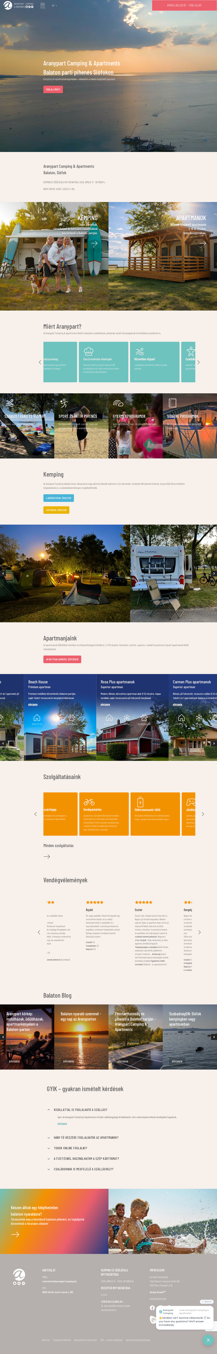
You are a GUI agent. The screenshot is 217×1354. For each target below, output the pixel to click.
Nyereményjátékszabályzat (138, 1339)
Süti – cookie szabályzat (111, 1339)
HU (53, 5)
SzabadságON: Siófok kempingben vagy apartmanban (185, 1018)
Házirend (46, 1339)
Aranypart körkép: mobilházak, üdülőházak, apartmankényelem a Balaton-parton (25, 1021)
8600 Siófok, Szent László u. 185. (58, 1292)
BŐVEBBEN (14, 1061)
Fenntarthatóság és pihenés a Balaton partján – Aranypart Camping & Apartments (135, 1021)
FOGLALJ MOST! (53, 89)
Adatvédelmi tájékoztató (85, 1339)
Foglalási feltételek (62, 1339)
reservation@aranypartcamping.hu (59, 1281)
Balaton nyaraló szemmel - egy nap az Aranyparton (81, 1016)
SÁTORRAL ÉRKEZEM (56, 510)
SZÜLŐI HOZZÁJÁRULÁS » (112, 1301)
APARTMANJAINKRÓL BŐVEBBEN (62, 659)
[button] (40, 362)
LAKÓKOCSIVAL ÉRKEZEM (58, 498)
